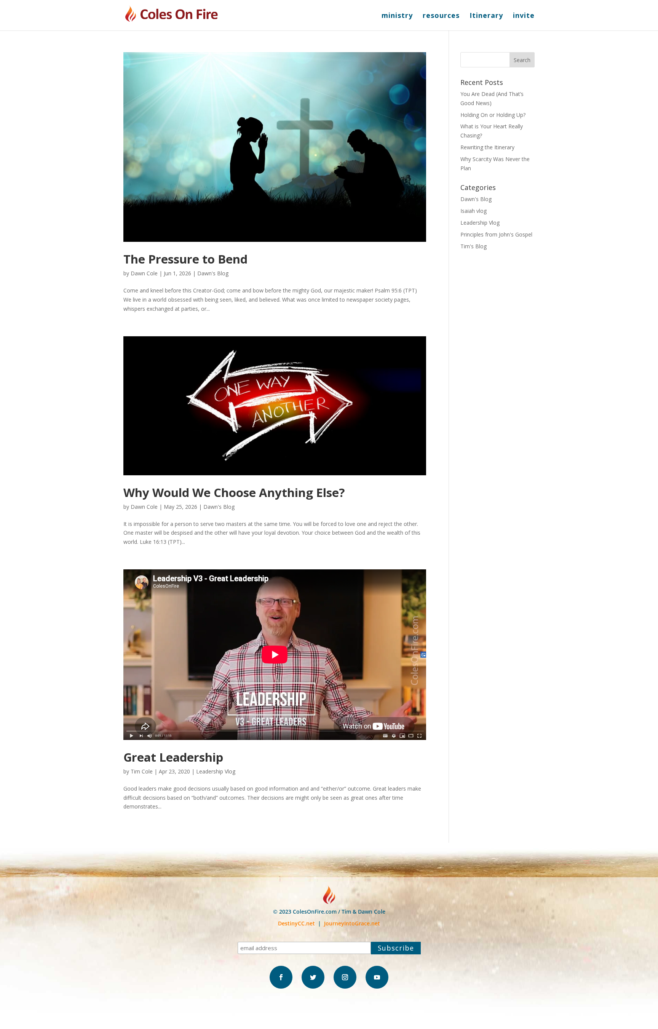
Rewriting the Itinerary (487, 147)
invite (524, 16)
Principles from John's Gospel (496, 234)
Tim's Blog (473, 246)
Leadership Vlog (215, 771)
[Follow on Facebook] (281, 977)
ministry (397, 16)
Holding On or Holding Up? (492, 114)
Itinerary (486, 16)
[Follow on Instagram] (345, 977)
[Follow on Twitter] (313, 977)
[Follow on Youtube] (377, 977)
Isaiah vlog (473, 210)
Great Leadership (173, 757)
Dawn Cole (144, 273)
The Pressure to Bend (185, 259)
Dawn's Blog (212, 273)
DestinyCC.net (296, 923)
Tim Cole (142, 771)
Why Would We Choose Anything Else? (234, 492)
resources (441, 16)
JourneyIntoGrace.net (352, 923)
